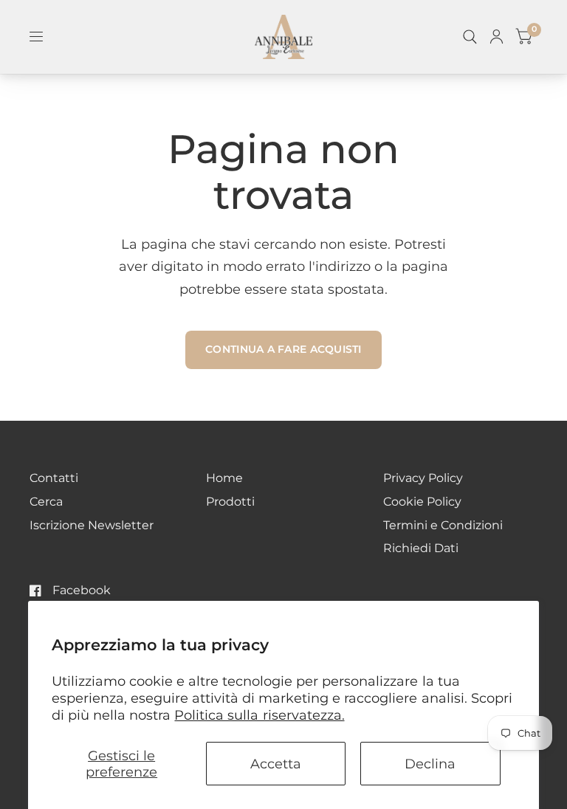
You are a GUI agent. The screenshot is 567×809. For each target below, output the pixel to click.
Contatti (54, 478)
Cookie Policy (422, 502)
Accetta (275, 763)
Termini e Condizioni (443, 525)
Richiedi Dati (420, 548)
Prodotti (230, 502)
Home (224, 478)
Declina (430, 763)
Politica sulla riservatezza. (259, 715)
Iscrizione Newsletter (92, 525)
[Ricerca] (470, 37)
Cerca (46, 502)
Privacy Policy (423, 478)
